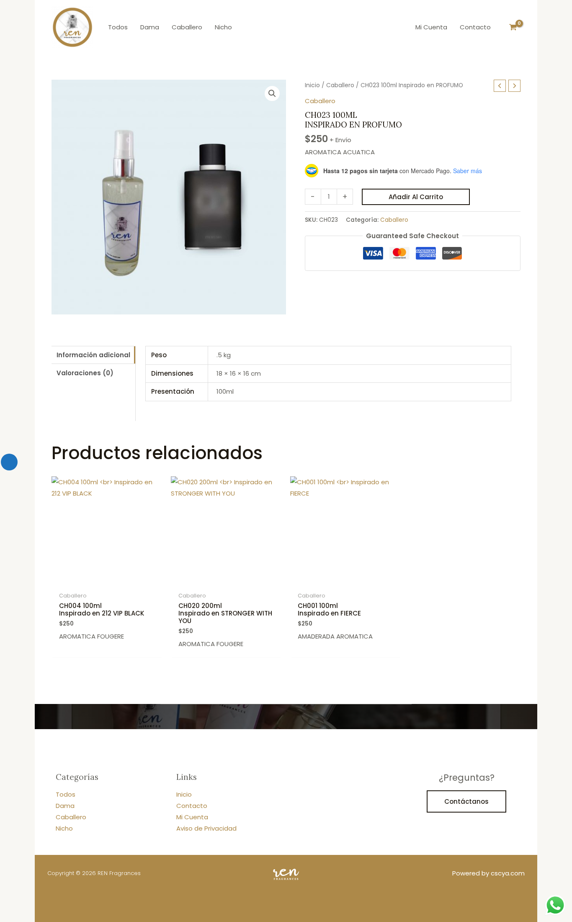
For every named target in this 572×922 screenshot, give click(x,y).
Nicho (64, 828)
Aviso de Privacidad (206, 828)
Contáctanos (466, 801)
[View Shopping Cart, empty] (512, 27)
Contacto (191, 805)
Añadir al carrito (416, 196)
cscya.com (508, 873)
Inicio (312, 85)
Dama (65, 805)
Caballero (340, 85)
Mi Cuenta (192, 817)
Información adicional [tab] (93, 355)
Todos (65, 794)
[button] (272, 93)
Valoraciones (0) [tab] (85, 373)
